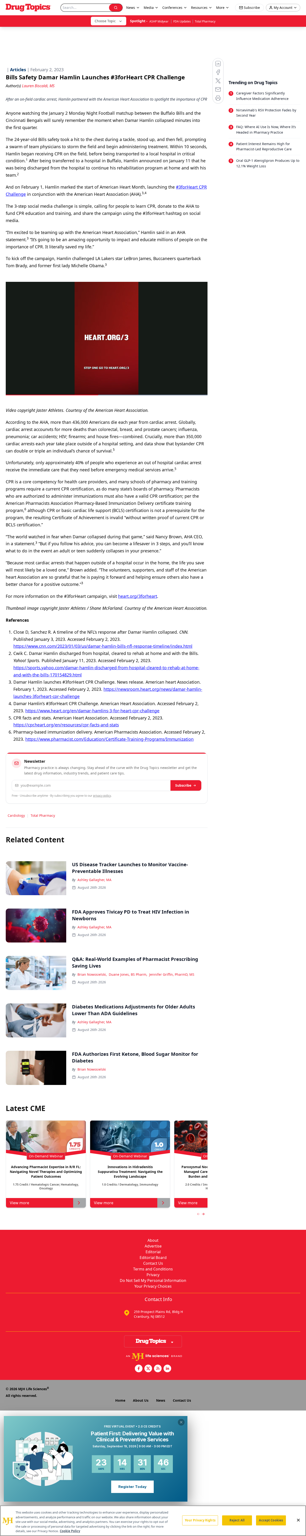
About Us (140, 1400)
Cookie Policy (70, 1531)
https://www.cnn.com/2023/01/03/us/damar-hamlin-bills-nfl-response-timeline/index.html (102, 646)
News (160, 1400)
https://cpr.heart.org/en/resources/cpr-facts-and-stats (66, 725)
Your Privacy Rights (200, 1520)
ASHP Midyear (159, 21)
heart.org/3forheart (137, 596)
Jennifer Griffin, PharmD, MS (171, 974)
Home (120, 1400)
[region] (153, 1520)
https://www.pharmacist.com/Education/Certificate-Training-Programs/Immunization (109, 739)
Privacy (153, 1274)
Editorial (153, 1251)
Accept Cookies (271, 1520)
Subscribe (183, 785)
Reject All (237, 1520)
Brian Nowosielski (91, 1069)
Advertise (153, 1246)
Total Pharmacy (205, 21)
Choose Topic (105, 21)
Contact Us (153, 1263)
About (153, 1240)
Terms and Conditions (153, 1269)
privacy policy (102, 796)
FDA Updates (182, 21)
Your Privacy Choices (153, 1286)
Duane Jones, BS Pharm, (128, 974)
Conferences (172, 7)
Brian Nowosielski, (92, 974)
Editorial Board (153, 1257)
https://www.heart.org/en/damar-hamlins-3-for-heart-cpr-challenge (92, 711)
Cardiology (16, 815)
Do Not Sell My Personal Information (153, 1280)
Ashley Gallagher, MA (94, 879)
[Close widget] (181, 1422)
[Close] (298, 1520)
